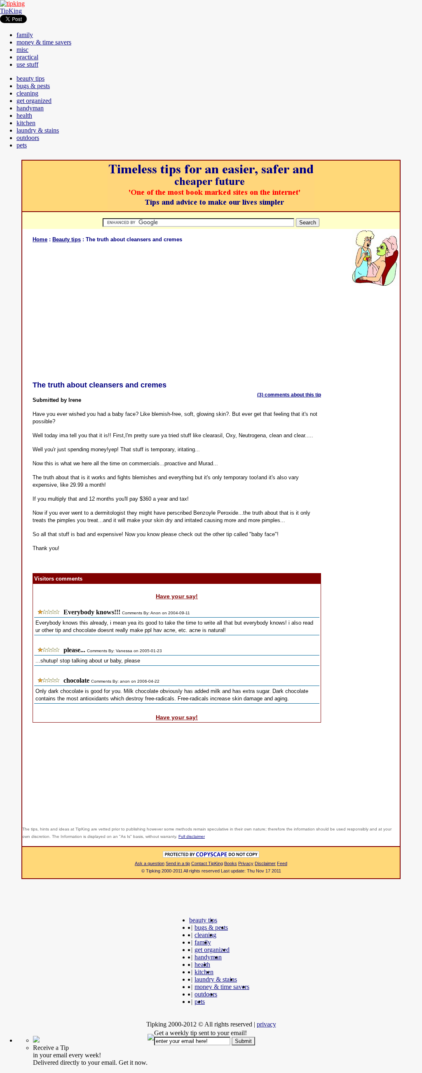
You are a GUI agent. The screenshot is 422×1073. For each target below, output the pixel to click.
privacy (266, 1024)
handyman (30, 108)
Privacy (245, 863)
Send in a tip (178, 863)
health (24, 115)
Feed (282, 863)
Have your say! (177, 596)
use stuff (27, 64)
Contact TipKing (207, 863)
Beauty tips (66, 239)
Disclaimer (265, 863)
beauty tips (30, 78)
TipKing (11, 10)
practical (27, 57)
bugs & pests (33, 85)
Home (40, 239)
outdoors (27, 137)
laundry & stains (37, 130)
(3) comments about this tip (289, 395)
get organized (34, 100)
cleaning (27, 93)
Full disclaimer (191, 836)
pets (21, 145)
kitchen (25, 122)
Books (230, 863)
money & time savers (43, 42)
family (24, 34)
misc (22, 49)
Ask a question (149, 863)
